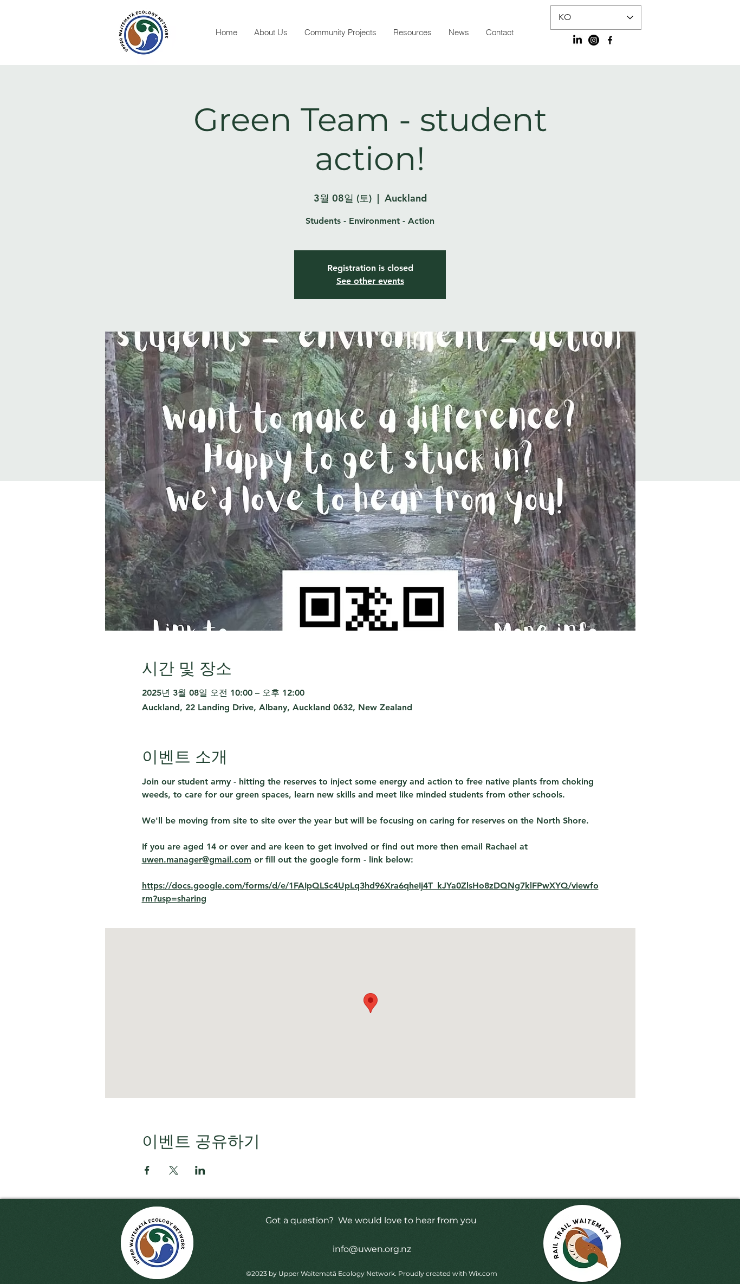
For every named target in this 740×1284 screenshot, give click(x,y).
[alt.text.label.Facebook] (610, 40)
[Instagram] (593, 40)
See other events (370, 281)
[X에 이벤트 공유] (173, 1170)
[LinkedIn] (577, 40)
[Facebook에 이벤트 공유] (147, 1170)
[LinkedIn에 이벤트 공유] (200, 1170)
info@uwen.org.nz (372, 1249)
